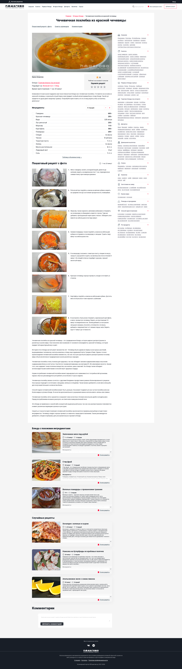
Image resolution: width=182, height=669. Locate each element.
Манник (140, 150)
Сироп (132, 136)
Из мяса (120, 104)
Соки (145, 178)
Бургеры (128, 38)
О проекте (77, 660)
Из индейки (121, 237)
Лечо (119, 190)
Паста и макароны (135, 111)
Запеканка (134, 109)
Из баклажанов (123, 187)
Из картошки (138, 230)
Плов (127, 113)
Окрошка (127, 95)
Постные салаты (123, 65)
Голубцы (142, 102)
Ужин (145, 207)
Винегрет (143, 57)
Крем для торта (131, 132)
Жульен (127, 109)
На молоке (142, 237)
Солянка (121, 86)
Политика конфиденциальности (98, 660)
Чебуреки (133, 154)
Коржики (135, 148)
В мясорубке (122, 218)
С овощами (129, 102)
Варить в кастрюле (138, 214)
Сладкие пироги (143, 154)
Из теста (135, 237)
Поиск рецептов (139, 6)
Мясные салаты (123, 61)
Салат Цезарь (132, 54)
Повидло (121, 136)
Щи (137, 95)
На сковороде (122, 221)
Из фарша (128, 228)
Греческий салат (123, 59)
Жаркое (120, 107)
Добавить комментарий (52, 624)
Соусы (81, 6)
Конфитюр (121, 132)
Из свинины (137, 228)
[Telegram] (93, 645)
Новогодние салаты (136, 61)
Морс (141, 178)
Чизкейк (120, 138)
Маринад (127, 168)
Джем (142, 127)
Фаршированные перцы (126, 118)
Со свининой (122, 68)
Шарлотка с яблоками (132, 157)
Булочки (121, 148)
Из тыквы (121, 228)
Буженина (121, 38)
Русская (129, 197)
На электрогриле (134, 221)
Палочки (138, 43)
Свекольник (122, 93)
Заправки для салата (139, 166)
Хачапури (121, 157)
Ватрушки (127, 148)
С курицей (135, 72)
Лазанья (121, 111)
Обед (119, 207)
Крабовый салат (123, 57)
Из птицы (138, 235)
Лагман (135, 88)
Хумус (132, 43)
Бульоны (132, 86)
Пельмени (121, 113)
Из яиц (138, 232)
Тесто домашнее (130, 159)
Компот (124, 178)
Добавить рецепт (170, 6)
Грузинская (122, 197)
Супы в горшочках (141, 90)
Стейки (120, 115)
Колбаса (121, 40)
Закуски (31, 6)
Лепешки (134, 150)
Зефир (138, 129)
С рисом (144, 232)
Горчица (128, 166)
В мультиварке (136, 216)
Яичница (121, 120)
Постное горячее (135, 113)
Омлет (126, 111)
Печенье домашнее (137, 152)
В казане (128, 214)
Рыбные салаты (135, 65)
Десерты (67, 6)
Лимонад (135, 178)
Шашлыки (145, 118)
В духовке (121, 214)
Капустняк (121, 88)
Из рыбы (121, 109)
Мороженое (122, 134)
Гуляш (144, 104)
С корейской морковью (135, 70)
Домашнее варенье (124, 129)
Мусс (128, 134)
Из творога (121, 232)
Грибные (139, 86)
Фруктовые (122, 79)
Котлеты (146, 109)
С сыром (135, 74)
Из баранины (130, 232)
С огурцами (134, 63)
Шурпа (133, 95)
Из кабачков (141, 187)
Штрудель (132, 138)
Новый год (139, 207)
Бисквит (124, 127)
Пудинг (126, 136)
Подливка (142, 168)
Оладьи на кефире (124, 152)
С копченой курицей (124, 74)
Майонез (121, 168)
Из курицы (137, 104)
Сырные (138, 93)
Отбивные (142, 107)
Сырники (126, 115)
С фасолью (142, 74)
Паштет (127, 43)
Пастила (133, 134)
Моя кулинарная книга (156, 6)
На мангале (131, 218)
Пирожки (126, 154)
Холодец (126, 45)
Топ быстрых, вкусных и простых (129, 47)
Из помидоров (135, 190)
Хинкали (138, 118)
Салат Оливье (134, 57)
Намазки (121, 43)
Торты (142, 136)
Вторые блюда (58, 6)
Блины (120, 146)
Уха (119, 90)
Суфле (137, 136)
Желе (133, 129)
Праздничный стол (128, 207)
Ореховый (134, 168)
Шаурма (132, 45)
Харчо (132, 90)
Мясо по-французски (131, 107)
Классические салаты (137, 59)
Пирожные (140, 134)
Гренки (143, 38)
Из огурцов (125, 190)
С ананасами (122, 70)
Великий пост (122, 204)
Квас (119, 178)
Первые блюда (47, 6)
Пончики (142, 148)
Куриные (129, 88)
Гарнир (136, 102)
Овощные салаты (124, 63)
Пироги (120, 154)
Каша (140, 109)
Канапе (143, 40)
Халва (126, 138)
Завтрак (144, 204)
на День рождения (134, 204)
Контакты (84, 660)
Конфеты (144, 129)
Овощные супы (144, 88)
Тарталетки (128, 40)
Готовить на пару (142, 218)
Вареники (121, 102)
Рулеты (144, 43)
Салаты (37, 6)
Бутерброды (136, 38)
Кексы (120, 150)
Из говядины (128, 104)
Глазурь (136, 127)
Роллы (120, 45)
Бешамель (121, 166)
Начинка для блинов (130, 146)
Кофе (129, 178)
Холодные (144, 93)
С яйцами (121, 76)
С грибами (132, 187)
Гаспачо (120, 95)
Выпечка (74, 6)
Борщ (126, 86)
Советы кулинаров (62, 26)
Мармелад (140, 132)
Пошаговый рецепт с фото (42, 26)
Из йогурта (130, 235)
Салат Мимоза (122, 54)
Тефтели (133, 115)
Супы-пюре (130, 93)
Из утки (128, 237)
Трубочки (140, 159)
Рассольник (125, 90)
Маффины (126, 150)
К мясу (120, 171)
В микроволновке (124, 216)
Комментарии (77, 26)
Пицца (143, 157)
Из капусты (145, 68)
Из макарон (122, 235)
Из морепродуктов (133, 68)
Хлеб (147, 148)
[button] (72, 157)
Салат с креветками (124, 72)
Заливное (136, 40)
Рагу (143, 113)
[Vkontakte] (88, 645)
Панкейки (141, 146)
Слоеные (142, 76)
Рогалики (121, 159)
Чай (124, 180)
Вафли (130, 127)
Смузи (120, 180)
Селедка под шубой (131, 76)
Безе (119, 127)
